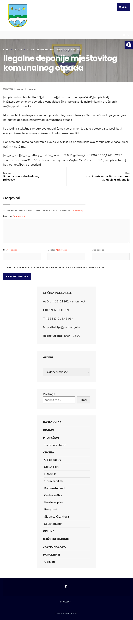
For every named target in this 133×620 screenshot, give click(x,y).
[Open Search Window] (128, 35)
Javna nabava (54, 547)
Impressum (65, 602)
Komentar (14, 216)
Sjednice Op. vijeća (56, 517)
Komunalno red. (54, 488)
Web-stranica (98, 250)
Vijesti (18, 49)
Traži (83, 400)
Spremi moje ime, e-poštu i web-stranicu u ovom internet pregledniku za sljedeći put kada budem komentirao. (56, 267)
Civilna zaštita (53, 495)
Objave (48, 430)
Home (6, 49)
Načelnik (50, 474)
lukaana (32, 89)
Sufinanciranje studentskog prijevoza (21, 176)
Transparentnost (55, 445)
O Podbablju (52, 460)
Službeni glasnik (56, 539)
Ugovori (49, 562)
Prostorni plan (53, 502)
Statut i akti (51, 467)
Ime (11, 250)
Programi (50, 509)
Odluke (48, 531)
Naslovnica (52, 422)
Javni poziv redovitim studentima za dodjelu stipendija (108, 176)
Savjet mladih (53, 524)
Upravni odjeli (53, 481)
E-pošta (58, 250)
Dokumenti (51, 555)
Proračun (51, 438)
